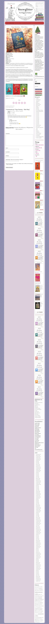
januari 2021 (38, 506)
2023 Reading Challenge (39, 241)
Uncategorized (38, 134)
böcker (40, 596)
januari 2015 (38, 577)
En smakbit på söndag (39, 110)
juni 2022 (37, 486)
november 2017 (38, 544)
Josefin (11, 112)
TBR (37, 129)
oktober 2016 (38, 555)
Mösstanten (36, 414)
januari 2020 (38, 518)
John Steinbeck (41, 296)
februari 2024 (38, 464)
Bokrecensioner (11, 23)
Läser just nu (39, 262)
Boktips (37, 106)
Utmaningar (38, 135)
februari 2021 (38, 505)
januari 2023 (38, 479)
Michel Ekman (37, 272)
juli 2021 (37, 499)
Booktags (37, 108)
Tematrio (37, 130)
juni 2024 (37, 461)
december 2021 (38, 493)
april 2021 (37, 502)
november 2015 (38, 566)
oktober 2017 (38, 545)
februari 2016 (38, 562)
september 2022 (38, 484)
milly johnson (39, 607)
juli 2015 (37, 570)
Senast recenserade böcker (39, 161)
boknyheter (41, 590)
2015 (36, 586)
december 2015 (38, 564)
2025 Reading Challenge (39, 219)
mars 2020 (37, 516)
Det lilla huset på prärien (41, 287)
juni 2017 (37, 549)
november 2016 (38, 554)
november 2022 (38, 482)
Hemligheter (37, 170)
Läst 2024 (37, 123)
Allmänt (37, 98)
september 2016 (38, 556)
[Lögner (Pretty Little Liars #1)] (37, 176)
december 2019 (38, 520)
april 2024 (37, 462)
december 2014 (38, 578)
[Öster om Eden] (37, 296)
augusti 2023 (38, 471)
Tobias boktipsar (37, 415)
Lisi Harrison (42, 194)
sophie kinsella (37, 618)
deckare (36, 598)
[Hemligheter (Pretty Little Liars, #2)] (37, 165)
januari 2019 (38, 528)
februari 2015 (38, 576)
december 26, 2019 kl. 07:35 (14, 122)
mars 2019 (37, 525)
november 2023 (38, 468)
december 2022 (38, 480)
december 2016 (38, 553)
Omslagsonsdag (38, 125)
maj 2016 (37, 561)
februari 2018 (38, 540)
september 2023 (38, 470)
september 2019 (38, 523)
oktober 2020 (38, 509)
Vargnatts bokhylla (38, 417)
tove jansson (40, 621)
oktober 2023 (38, 469)
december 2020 (38, 507)
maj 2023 (37, 475)
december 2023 (38, 467)
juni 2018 (37, 536)
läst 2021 (39, 605)
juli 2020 (37, 513)
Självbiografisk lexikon (38, 271)
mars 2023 (37, 477)
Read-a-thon (38, 126)
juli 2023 (37, 472)
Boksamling (38, 105)
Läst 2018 (37, 117)
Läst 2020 (37, 119)
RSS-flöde (36, 86)
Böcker (37, 102)
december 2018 (38, 529)
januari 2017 (38, 552)
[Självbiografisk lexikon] (37, 266)
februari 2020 (38, 517)
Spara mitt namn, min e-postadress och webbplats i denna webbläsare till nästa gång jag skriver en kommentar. (19, 164)
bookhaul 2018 (41, 595)
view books (42, 238)
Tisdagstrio (37, 132)
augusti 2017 (38, 547)
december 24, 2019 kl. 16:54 (12, 114)
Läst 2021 (37, 120)
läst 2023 (37, 606)
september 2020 (38, 510)
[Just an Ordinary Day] (37, 305)
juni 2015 (37, 571)
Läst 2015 (37, 113)
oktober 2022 (38, 483)
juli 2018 (37, 534)
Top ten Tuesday (38, 133)
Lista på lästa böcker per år (26, 23)
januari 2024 (38, 465)
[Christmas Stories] (37, 204)
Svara (8, 118)
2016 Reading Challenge (39, 377)
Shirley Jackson (41, 306)
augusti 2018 (38, 533)
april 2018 (37, 538)
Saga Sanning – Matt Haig (19, 27)
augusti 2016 (38, 557)
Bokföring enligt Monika (38, 402)
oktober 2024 (38, 457)
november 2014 (38, 579)
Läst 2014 (37, 112)
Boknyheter (38, 103)
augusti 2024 (38, 460)
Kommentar (8, 133)
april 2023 (37, 476)
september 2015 (38, 568)
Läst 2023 (37, 122)
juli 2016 (37, 559)
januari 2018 (38, 541)
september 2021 (38, 496)
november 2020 (38, 508)
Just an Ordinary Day (41, 303)
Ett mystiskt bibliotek (38, 409)
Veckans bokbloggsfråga (40, 136)
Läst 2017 (37, 115)
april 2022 (37, 488)
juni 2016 (37, 560)
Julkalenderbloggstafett (39, 111)
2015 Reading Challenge (39, 388)
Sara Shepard (37, 171)
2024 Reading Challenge (39, 230)
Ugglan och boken (38, 416)
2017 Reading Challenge (39, 365)
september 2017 (38, 546)
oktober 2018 (38, 531)
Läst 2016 (37, 114)
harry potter (40, 601)
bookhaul (37, 595)
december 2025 (38, 454)
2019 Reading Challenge (39, 341)
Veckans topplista (38, 137)
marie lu (40, 606)
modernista (37, 608)
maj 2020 (37, 514)
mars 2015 (37, 575)
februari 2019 (38, 526)
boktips (40, 594)
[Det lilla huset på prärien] (37, 288)
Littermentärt (37, 411)
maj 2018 (37, 537)
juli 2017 (37, 548)
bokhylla (38, 590)
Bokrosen (36, 405)
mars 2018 (37, 539)
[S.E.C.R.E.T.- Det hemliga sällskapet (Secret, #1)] (37, 277)
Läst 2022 (37, 121)
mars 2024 (37, 463)
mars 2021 (37, 503)
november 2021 (38, 494)
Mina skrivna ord (37, 412)
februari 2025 (38, 455)
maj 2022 (37, 487)
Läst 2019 (37, 118)
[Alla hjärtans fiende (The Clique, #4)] (37, 185)
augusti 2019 (38, 524)
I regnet (36, 410)
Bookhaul (37, 107)
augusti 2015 (38, 569)
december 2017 (38, 543)
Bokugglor (36, 407)
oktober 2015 (38, 567)
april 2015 (37, 574)
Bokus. (13, 98)
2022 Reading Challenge (39, 253)
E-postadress (8, 151)
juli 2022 (37, 485)
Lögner (41, 173)
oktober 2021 (38, 495)
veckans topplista (37, 622)
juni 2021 (37, 500)
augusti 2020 (38, 511)
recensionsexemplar (39, 617)
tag (41, 618)
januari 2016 (38, 563)
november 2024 (38, 456)
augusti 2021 (38, 498)
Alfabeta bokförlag (11, 58)
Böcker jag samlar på (18, 23)
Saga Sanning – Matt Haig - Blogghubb (17, 111)
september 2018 (38, 532)
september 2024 (38, 458)
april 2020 (37, 515)
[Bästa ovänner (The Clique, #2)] (37, 195)
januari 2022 (38, 492)
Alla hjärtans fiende (41, 184)
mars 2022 (37, 490)
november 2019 (38, 521)
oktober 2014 (38, 581)
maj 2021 (37, 501)
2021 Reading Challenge (39, 319)
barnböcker (37, 589)
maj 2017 (37, 551)
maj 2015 (37, 572)
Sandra (39, 222)
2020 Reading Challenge (39, 330)
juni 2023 (37, 473)
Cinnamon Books (37, 408)
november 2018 (38, 530)
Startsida (7, 23)
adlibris (39, 586)
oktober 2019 (38, 522)
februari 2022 (38, 491)
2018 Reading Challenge (39, 353)
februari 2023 (38, 478)
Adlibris (10, 98)
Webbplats (7, 155)
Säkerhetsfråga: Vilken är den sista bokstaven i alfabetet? (14, 159)
